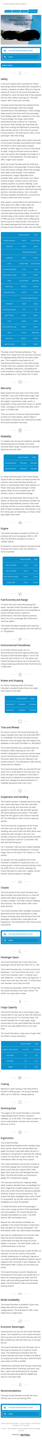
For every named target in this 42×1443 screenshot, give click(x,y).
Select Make (8, 11)
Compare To (24, 11)
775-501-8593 (25, 1425)
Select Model (16, 11)
